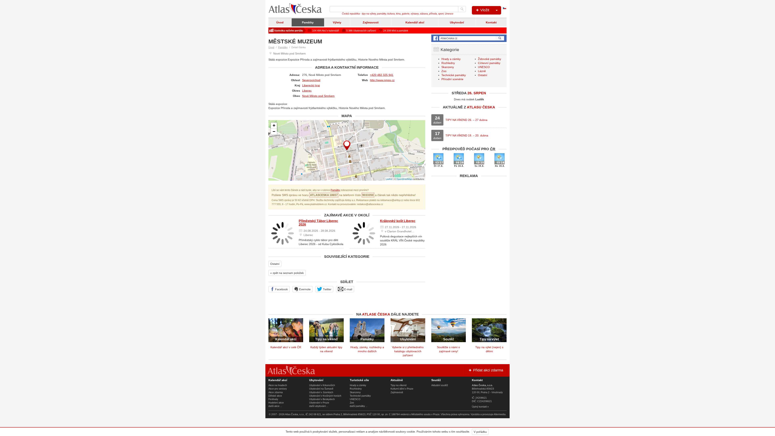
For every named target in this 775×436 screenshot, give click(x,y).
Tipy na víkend (398, 385)
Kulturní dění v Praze (402, 388)
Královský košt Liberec (397, 221)
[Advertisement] (469, 208)
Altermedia (500, 414)
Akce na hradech (277, 385)
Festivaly (273, 399)
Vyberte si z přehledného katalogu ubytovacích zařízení (408, 351)
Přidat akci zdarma (487, 370)
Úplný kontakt (479, 406)
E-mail (347, 289)
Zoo (443, 71)
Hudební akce (276, 402)
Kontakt (491, 22)
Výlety (337, 22)
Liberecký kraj (311, 85)
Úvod (280, 22)
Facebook (281, 289)
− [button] (274, 131)
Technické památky (453, 75)
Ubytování (457, 22)
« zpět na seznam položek (287, 273)
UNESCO (484, 67)
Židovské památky (489, 59)
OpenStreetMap (404, 178)
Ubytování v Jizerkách (321, 392)
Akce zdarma (275, 392)
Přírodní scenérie (452, 79)
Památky (308, 22)
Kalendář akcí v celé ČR (285, 347)
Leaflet (389, 178)
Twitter (326, 289)
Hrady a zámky (451, 59)
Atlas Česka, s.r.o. (294, 414)
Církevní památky (489, 63)
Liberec (307, 90)
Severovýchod (311, 80)
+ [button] (274, 125)
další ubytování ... (318, 406)
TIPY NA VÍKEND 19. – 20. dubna (466, 135)
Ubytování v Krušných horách (325, 395)
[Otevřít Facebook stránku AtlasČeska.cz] (469, 38)
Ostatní (275, 263)
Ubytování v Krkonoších (322, 385)
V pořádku (480, 431)
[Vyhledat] (462, 9)
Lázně (482, 71)
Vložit (484, 10)
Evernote (304, 289)
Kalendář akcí (414, 22)
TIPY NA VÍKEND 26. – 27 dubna (466, 120)
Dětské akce (275, 395)
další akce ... (275, 406)
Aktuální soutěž (439, 385)
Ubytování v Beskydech (322, 399)
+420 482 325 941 (381, 75)
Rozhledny (448, 63)
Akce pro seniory (277, 388)
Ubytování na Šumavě (321, 388)
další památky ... (358, 406)
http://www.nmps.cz (382, 80)
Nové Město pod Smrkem (318, 95)
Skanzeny (447, 67)
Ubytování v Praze (319, 402)
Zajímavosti (371, 22)
